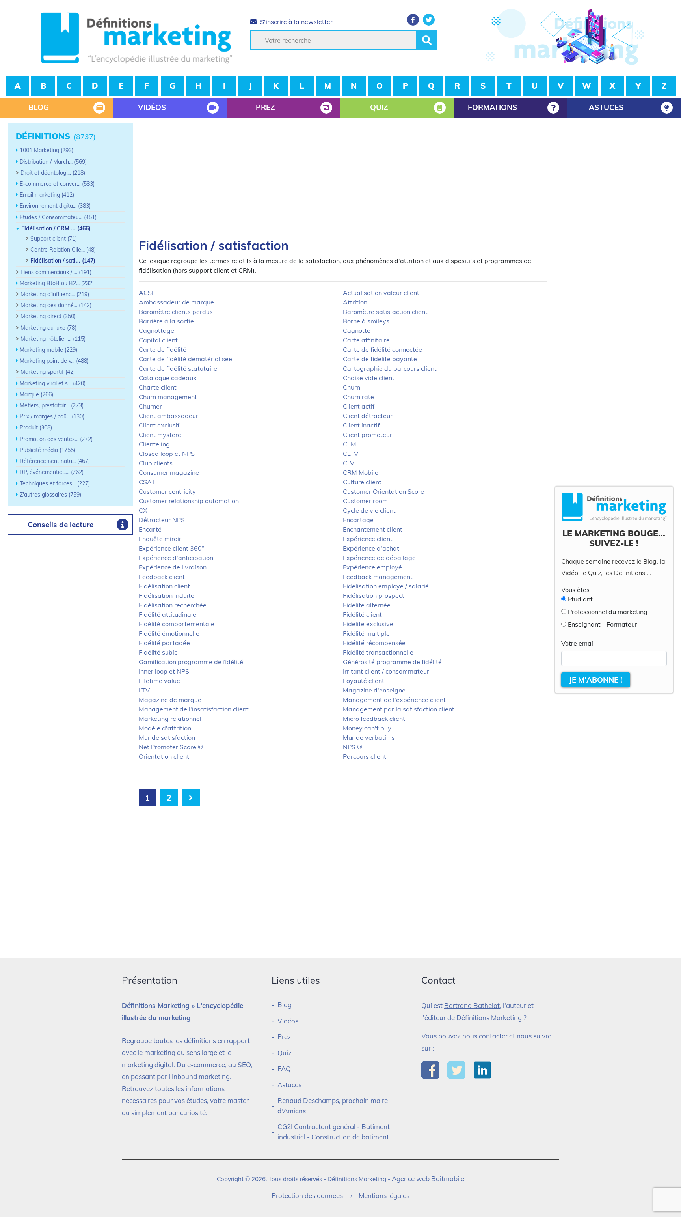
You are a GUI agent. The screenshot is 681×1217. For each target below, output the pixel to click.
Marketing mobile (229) (48, 349)
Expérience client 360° (171, 548)
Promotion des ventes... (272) (56, 438)
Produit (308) (36, 427)
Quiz (284, 1053)
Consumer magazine (169, 472)
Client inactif (361, 425)
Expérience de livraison (173, 567)
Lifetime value (159, 681)
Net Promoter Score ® (171, 747)
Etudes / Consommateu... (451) (58, 217)
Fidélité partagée (164, 643)
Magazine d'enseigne (374, 690)
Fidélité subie (158, 652)
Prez (284, 1036)
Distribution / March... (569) (53, 161)
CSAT (147, 482)
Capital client (158, 340)
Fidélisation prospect (373, 595)
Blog (284, 1004)
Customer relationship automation (189, 501)
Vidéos (287, 1021)
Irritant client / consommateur (386, 671)
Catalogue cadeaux (168, 378)
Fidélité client (362, 614)
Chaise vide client (368, 378)
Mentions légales (384, 1195)
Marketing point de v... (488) (54, 360)
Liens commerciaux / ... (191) (55, 272)
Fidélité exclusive (368, 624)
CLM (349, 444)
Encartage (358, 520)
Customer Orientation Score (383, 491)
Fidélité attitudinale (167, 614)
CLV (348, 463)
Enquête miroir (160, 539)
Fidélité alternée (367, 605)
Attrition (355, 302)
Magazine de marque (170, 700)
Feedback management (378, 577)
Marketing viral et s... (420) (53, 383)
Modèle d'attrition (165, 728)
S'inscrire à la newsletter (296, 22)
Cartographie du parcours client (390, 368)
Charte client (158, 387)
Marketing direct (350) (48, 316)
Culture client (362, 482)
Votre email (578, 643)
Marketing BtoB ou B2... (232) (57, 283)
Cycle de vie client (369, 510)
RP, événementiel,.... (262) (52, 472)
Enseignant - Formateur (602, 624)
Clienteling (154, 444)
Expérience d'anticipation (176, 558)
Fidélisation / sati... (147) (62, 260)
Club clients (156, 463)
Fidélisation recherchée (173, 605)
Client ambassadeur (168, 416)
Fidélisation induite (166, 595)
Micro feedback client (374, 718)
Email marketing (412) (47, 194)
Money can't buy (367, 728)
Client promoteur (367, 435)
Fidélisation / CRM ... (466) (56, 228)
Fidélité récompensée (374, 643)
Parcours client (364, 756)
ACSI (146, 293)
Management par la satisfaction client (398, 709)
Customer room (365, 501)
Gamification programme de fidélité (191, 662)
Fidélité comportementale (176, 624)
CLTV (350, 453)
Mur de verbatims (369, 737)
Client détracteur (368, 416)
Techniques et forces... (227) (55, 483)
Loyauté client (363, 681)
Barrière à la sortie (166, 321)
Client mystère (160, 435)
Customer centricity (167, 491)
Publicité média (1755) (47, 450)
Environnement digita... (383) (55, 205)
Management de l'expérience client (394, 700)
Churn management (168, 397)
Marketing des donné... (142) (55, 305)
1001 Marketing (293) (46, 150)
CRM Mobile (360, 472)
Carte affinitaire (366, 340)
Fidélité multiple (366, 633)
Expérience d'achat (371, 548)
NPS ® (352, 747)
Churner (150, 406)
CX (143, 510)
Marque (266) (36, 394)
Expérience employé (372, 567)
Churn (351, 387)
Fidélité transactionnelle (378, 652)
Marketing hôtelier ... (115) (53, 338)
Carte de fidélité (162, 349)
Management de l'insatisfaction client (194, 709)
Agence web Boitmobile (428, 1178)
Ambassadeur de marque (176, 302)
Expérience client (368, 539)
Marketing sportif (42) (47, 371)
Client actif (358, 406)
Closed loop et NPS (167, 453)
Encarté (150, 529)
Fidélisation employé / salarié (386, 586)
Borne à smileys (366, 321)
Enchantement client (372, 529)
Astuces (289, 1085)
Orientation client (164, 756)
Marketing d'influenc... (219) (54, 294)
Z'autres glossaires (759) (50, 494)
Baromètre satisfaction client (385, 311)
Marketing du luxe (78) (48, 327)
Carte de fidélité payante (380, 359)
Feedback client (162, 577)
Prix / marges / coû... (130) (52, 416)
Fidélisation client (164, 586)
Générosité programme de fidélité (392, 662)
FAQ (284, 1068)
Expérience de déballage (379, 558)
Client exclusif (159, 425)
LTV (144, 690)
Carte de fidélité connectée (382, 349)
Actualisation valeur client (381, 293)
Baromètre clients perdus (176, 311)
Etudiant (580, 599)
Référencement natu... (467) (55, 461)
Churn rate (358, 397)
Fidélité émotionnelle (169, 633)
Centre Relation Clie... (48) (63, 249)
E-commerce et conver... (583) (57, 183)
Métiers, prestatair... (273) (52, 405)
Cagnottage (156, 330)
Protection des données (307, 1195)
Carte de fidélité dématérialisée (185, 359)
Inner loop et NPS (164, 671)
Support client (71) (53, 238)
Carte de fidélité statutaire (178, 368)
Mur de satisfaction (167, 737)
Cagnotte (356, 330)
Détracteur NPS (162, 520)
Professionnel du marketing (608, 612)
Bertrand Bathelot (472, 1005)
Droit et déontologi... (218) (52, 172)
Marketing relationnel (170, 718)
